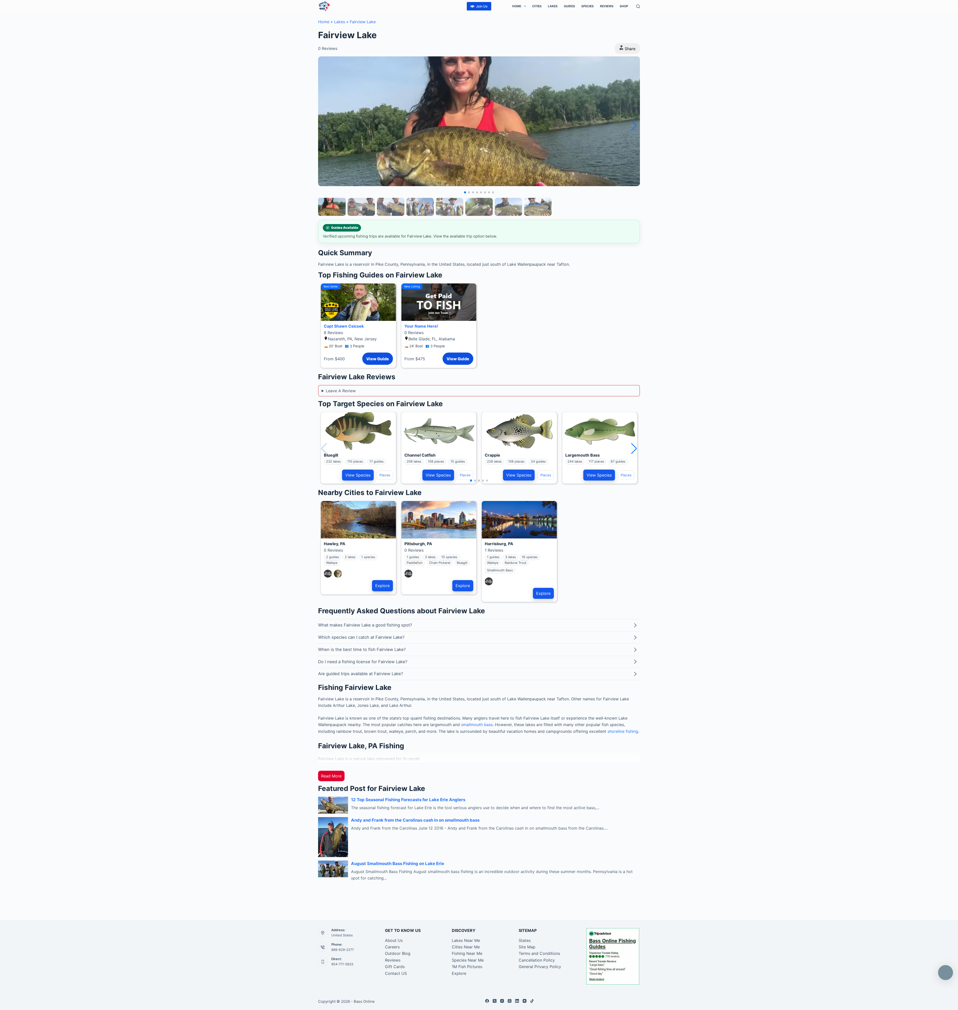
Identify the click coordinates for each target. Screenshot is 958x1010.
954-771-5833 (342, 964)
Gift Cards (395, 966)
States (525, 940)
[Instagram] (502, 1001)
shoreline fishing (622, 731)
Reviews (606, 6)
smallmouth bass (477, 724)
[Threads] (509, 1001)
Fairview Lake (363, 21)
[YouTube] (524, 1001)
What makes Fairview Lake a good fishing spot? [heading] (365, 625)
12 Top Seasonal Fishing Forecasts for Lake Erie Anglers (408, 799)
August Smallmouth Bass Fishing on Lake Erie (397, 863)
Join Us (481, 6)
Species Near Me (468, 960)
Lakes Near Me (466, 940)
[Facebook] (487, 1001)
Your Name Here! (421, 326)
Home (516, 6)
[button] (634, 125)
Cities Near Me (466, 946)
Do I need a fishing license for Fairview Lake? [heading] (362, 661)
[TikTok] (532, 1001)
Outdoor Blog (397, 953)
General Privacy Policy (540, 966)
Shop (624, 6)
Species (587, 6)
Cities (537, 6)
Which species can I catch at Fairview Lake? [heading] (361, 637)
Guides (569, 6)
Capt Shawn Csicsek (344, 326)
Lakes (553, 6)
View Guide (377, 358)
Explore (382, 585)
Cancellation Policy (537, 960)
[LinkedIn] (517, 1001)
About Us (394, 940)
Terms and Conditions (539, 953)
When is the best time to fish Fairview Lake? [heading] (362, 649)
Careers (392, 946)
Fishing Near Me (467, 953)
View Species (357, 475)
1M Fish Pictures (467, 966)
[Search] (638, 6)
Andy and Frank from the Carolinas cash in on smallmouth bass (415, 820)
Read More (331, 775)
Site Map (527, 946)
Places (384, 475)
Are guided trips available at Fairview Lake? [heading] (360, 673)
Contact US (396, 973)
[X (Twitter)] (494, 1001)
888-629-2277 (342, 950)
